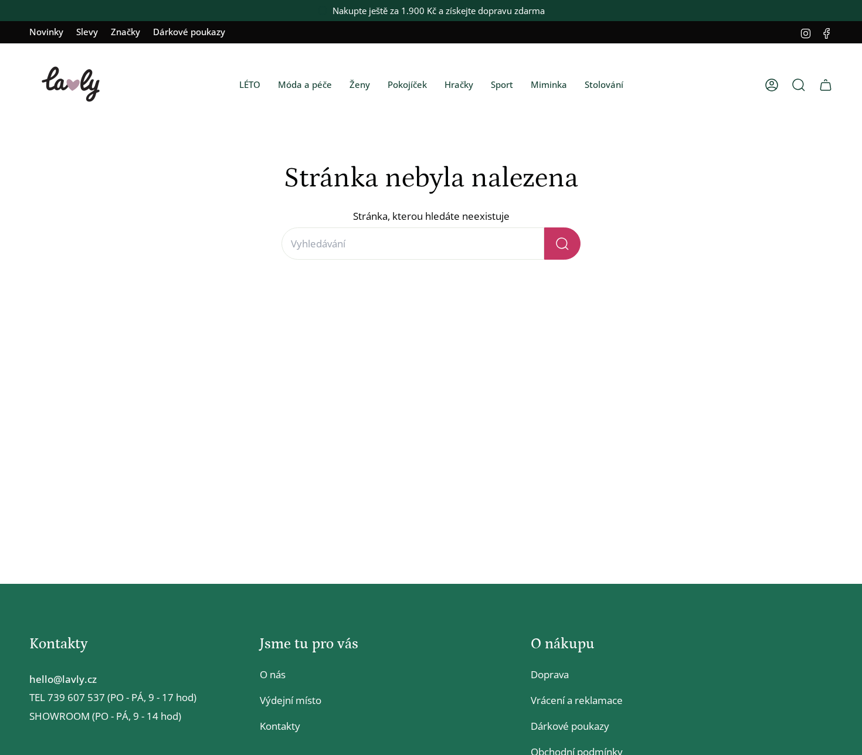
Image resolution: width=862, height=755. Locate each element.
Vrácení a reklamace (577, 700)
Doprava (550, 674)
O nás (273, 674)
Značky (125, 32)
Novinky (46, 32)
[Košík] (825, 85)
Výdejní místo (290, 700)
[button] (249, 85)
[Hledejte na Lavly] (562, 243)
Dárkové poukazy (189, 32)
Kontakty (280, 726)
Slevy (87, 32)
